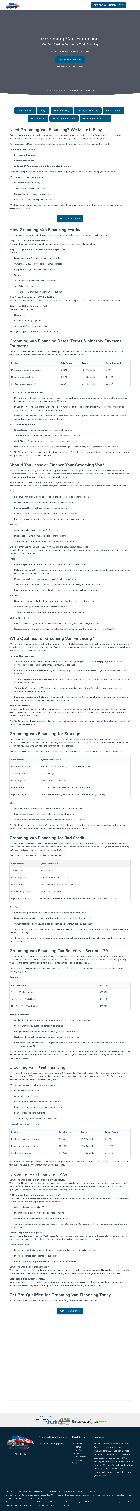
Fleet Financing (61, 110)
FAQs (43, 110)
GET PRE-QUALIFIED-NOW (108, 5)
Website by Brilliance (72, 1492)
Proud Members (40, 1417)
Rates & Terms (113, 110)
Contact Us (79, 1443)
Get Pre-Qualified (70, 218)
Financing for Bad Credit (95, 118)
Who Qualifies (25, 110)
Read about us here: (53, 1417)
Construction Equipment (52, 1443)
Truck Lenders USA (55, 91)
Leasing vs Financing (87, 110)
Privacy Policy (81, 1456)
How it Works (38, 118)
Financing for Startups (64, 118)
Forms (77, 1446)
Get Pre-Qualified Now (70, 59)
